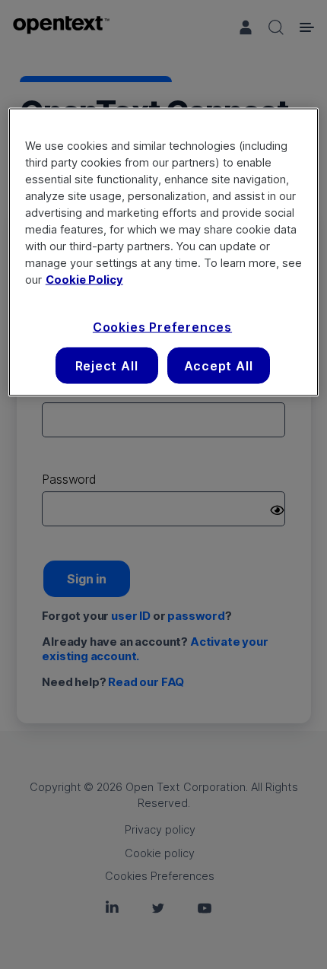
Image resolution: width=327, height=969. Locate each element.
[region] (163, 252)
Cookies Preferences (162, 326)
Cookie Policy (84, 279)
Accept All (218, 365)
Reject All (106, 365)
